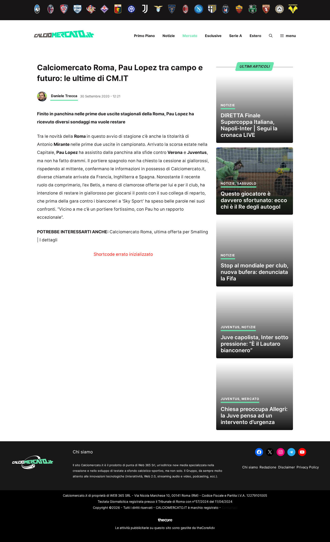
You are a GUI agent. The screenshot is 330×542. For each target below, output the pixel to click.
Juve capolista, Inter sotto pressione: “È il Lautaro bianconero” (254, 344)
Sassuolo (246, 183)
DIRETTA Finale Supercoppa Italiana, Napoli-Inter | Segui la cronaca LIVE (249, 125)
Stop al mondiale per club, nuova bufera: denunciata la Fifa (254, 272)
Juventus (230, 327)
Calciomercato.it (188, 168)
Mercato (190, 35)
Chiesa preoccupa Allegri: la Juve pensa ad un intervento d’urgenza (254, 415)
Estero (255, 35)
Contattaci (229, 507)
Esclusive (213, 35)
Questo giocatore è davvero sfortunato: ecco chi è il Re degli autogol (254, 200)
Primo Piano (144, 35)
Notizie (169, 35)
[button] (270, 35)
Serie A (235, 35)
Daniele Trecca (64, 96)
